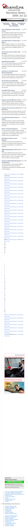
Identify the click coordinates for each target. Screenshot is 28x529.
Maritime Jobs (8, 509)
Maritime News (8, 495)
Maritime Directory (9, 524)
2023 (5, 183)
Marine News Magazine (10, 517)
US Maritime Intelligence (10, 523)
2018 (5, 200)
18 (4, 291)
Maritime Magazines (9, 520)
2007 (5, 236)
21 (4, 296)
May (15, 174)
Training (22, 24)
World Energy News (9, 508)
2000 (5, 331)
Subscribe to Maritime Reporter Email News (14, 494)
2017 (5, 203)
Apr (13, 174)
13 (4, 283)
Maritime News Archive (10, 499)
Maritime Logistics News (10, 506)
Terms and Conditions (10, 496)
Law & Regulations (14, 25)
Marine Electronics (9, 512)
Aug (20, 174)
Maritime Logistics (9, 518)
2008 (5, 233)
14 (4, 285)
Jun (17, 174)
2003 (5, 321)
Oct (5, 179)
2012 (5, 219)
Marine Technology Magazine (11, 519)
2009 (5, 229)
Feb (9, 174)
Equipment (15, 24)
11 (4, 280)
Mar (11, 174)
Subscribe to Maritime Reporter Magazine (14, 491)
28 (4, 308)
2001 (5, 327)
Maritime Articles (9, 500)
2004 (5, 318)
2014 (5, 213)
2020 (5, 193)
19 (4, 293)
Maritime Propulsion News (11, 513)
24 (4, 301)
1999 (5, 334)
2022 (5, 187)
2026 (5, 174)
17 (4, 290)
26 (4, 304)
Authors (7, 501)
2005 (5, 314)
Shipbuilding (6, 23)
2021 (5, 190)
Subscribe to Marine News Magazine (13, 493)
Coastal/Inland (21, 23)
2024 (5, 180)
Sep (22, 177)
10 (4, 278)
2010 (5, 226)
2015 (5, 210)
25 (4, 303)
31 (4, 313)
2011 (5, 223)
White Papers (8, 522)
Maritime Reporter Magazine (11, 515)
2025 (5, 177)
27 (4, 306)
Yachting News (8, 511)
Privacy (6, 497)
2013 (5, 216)
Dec (9, 179)
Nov (7, 179)
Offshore (13, 23)
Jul (18, 174)
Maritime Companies (9, 525)
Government (7, 24)
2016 (5, 206)
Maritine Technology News (11, 507)
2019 (5, 197)
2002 (5, 324)
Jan (7, 174)
